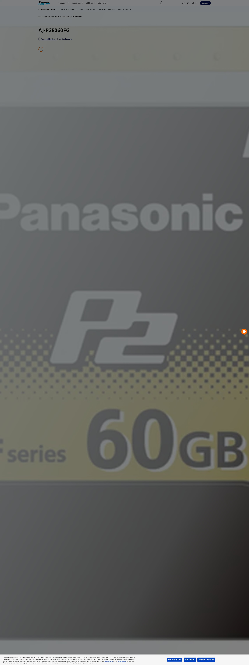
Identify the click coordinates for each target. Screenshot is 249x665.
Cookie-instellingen (174, 659)
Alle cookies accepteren (206, 659)
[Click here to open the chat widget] (244, 332)
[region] (124, 659)
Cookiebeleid (108, 661)
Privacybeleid (122, 661)
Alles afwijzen (189, 659)
